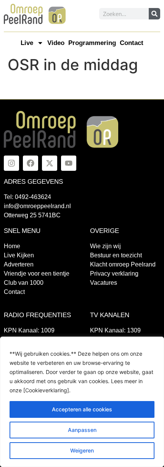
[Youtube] (68, 163)
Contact (131, 43)
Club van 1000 (23, 282)
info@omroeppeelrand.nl (37, 206)
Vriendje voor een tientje (36, 273)
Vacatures (103, 282)
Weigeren (82, 450)
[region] (82, 402)
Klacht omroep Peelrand (123, 264)
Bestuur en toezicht (116, 255)
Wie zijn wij (105, 246)
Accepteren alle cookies (82, 409)
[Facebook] (30, 163)
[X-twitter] (49, 163)
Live (27, 43)
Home (12, 246)
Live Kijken (19, 255)
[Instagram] (11, 163)
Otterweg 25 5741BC (32, 215)
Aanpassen (82, 430)
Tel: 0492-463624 (27, 197)
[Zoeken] (154, 13)
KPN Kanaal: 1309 (115, 330)
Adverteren (19, 264)
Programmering (92, 43)
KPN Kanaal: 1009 (29, 330)
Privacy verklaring (114, 273)
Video (55, 43)
